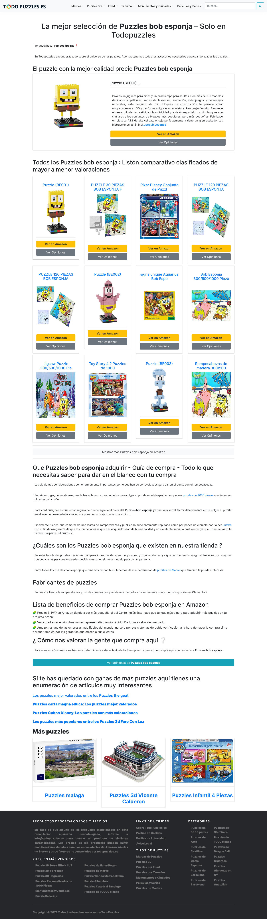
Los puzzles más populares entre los (88, 721)
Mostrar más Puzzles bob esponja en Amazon (133, 452)
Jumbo (227, 525)
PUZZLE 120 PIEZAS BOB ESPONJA (211, 187)
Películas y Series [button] (189, 6)
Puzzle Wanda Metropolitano (104, 876)
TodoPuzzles (110, 912)
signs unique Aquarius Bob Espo (159, 276)
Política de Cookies (149, 833)
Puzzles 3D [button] (94, 6)
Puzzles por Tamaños (150, 872)
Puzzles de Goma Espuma (198, 861)
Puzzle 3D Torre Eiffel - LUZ (53, 865)
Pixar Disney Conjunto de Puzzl (159, 187)
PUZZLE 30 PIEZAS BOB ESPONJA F (107, 187)
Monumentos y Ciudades (52, 891)
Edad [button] (111, 6)
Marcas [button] (76, 6)
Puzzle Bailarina (46, 896)
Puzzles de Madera (149, 888)
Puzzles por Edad (148, 867)
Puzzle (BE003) (159, 364)
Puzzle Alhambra (96, 881)
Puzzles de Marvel (96, 870)
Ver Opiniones (168, 142)
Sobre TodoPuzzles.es (151, 827)
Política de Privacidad (150, 838)
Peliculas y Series (148, 883)
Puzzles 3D (143, 862)
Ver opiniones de (133, 662)
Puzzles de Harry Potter (100, 865)
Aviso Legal (144, 843)
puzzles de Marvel (169, 570)
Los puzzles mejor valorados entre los (81, 695)
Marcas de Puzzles (149, 856)
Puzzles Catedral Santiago (102, 886)
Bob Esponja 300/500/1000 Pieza (211, 276)
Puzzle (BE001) (56, 185)
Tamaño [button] (126, 6)
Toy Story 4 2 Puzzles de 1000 (107, 366)
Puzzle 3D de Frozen (49, 870)
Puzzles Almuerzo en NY (222, 870)
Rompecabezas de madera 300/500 (211, 366)
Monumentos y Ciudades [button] (154, 6)
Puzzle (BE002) (107, 274)
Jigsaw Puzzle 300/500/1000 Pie (56, 366)
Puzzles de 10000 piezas (101, 891)
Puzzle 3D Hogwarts (49, 876)
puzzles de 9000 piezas (198, 495)
